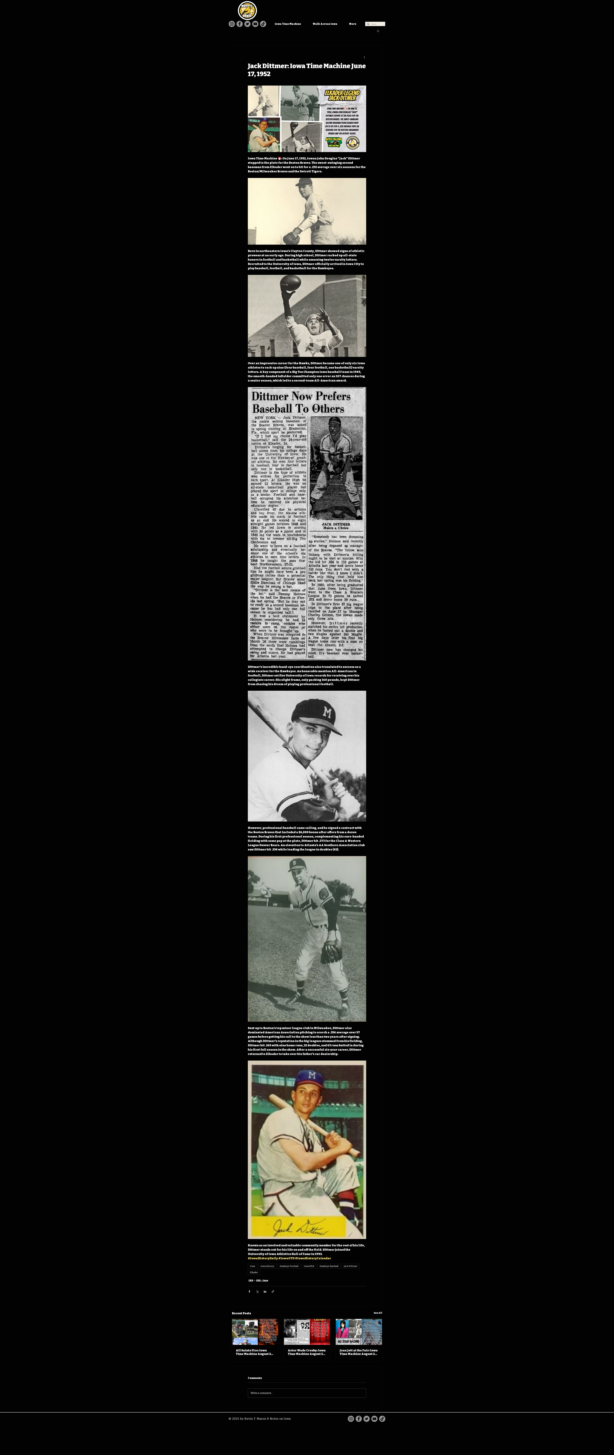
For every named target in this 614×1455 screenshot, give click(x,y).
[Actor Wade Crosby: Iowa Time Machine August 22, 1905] (307, 1332)
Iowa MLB (309, 1266)
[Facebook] (239, 24)
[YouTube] (255, 24)
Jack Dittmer (351, 1266)
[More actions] (364, 57)
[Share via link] (272, 1291)
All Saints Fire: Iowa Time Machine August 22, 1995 (254, 1352)
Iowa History (267, 1266)
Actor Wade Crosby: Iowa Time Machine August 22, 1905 (307, 1352)
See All (378, 1313)
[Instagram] (232, 24)
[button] (378, 31)
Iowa (252, 1266)
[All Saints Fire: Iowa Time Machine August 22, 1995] (255, 1332)
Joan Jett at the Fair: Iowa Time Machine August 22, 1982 (359, 1352)
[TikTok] (263, 24)
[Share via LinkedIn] (265, 1291)
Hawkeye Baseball (329, 1266)
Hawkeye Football (289, 1266)
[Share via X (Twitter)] (257, 1291)
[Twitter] (247, 24)
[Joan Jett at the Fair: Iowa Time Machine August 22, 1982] (359, 1332)
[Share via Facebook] (249, 1291)
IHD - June (262, 1280)
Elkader (254, 1272)
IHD (250, 1280)
